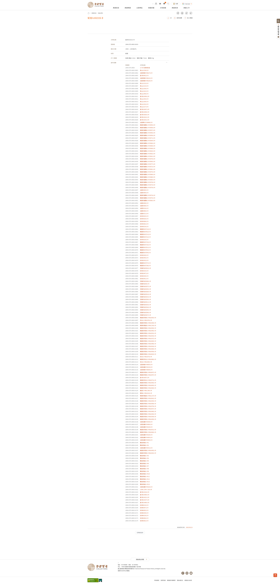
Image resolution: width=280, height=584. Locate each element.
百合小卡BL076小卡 (146, 320)
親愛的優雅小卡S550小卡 (147, 127)
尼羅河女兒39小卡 (145, 310)
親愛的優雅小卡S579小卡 (147, 187)
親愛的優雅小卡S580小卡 (147, 177)
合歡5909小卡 (144, 193)
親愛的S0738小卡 (145, 265)
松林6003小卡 (144, 510)
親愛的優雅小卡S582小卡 (147, 200)
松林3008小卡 (144, 221)
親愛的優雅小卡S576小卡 (147, 198)
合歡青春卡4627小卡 (146, 73)
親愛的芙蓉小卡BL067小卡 (148, 372)
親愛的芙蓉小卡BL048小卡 (148, 344)
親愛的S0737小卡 (145, 263)
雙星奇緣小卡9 (144, 471)
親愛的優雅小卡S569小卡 (147, 146)
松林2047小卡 (144, 273)
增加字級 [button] (186, 13)
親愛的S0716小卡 (145, 245)
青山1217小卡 (144, 107)
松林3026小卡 (144, 219)
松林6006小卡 (144, 518)
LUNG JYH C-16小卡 (146, 489)
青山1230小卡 (144, 101)
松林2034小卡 (144, 276)
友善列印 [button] (182, 13)
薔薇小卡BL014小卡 (146, 393)
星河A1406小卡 (144, 502)
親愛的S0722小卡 (145, 237)
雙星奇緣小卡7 (144, 466)
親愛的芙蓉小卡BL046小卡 (148, 331)
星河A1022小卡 (144, 117)
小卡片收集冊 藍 (145, 68)
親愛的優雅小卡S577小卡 (147, 164)
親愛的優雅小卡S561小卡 (147, 156)
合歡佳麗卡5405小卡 (146, 437)
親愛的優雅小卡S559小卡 (147, 135)
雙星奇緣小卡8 (144, 469)
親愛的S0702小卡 (145, 232)
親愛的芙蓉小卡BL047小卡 (148, 375)
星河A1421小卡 (144, 497)
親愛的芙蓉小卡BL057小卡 (148, 409)
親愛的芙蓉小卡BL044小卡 (148, 401)
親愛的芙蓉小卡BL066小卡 (148, 432)
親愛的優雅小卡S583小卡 (147, 180)
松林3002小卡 (144, 224)
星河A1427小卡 (144, 500)
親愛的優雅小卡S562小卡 (147, 154)
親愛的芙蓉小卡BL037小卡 (148, 338)
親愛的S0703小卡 (145, 250)
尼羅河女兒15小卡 (145, 297)
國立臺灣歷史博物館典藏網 (96, 5)
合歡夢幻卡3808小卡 (146, 122)
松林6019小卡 (144, 515)
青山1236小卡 (144, 88)
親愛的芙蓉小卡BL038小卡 (148, 323)
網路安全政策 (188, 580)
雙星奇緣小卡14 (145, 484)
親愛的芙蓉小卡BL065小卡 (148, 385)
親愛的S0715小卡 (145, 242)
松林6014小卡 (144, 505)
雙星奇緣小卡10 (145, 474)
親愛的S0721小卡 (145, 234)
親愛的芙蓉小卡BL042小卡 (148, 453)
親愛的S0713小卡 (145, 229)
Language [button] (187, 4)
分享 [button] (178, 13)
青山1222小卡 (144, 91)
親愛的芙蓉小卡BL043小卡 (148, 336)
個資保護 (163, 580)
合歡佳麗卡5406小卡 (146, 424)
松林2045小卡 (144, 258)
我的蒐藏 (164, 3)
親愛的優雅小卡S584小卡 (147, 174)
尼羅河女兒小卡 (144, 284)
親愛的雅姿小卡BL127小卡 (148, 396)
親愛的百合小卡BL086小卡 (148, 359)
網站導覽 (156, 3)
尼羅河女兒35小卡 (145, 289)
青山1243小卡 (144, 99)
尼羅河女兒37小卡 (145, 286)
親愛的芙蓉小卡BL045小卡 (148, 450)
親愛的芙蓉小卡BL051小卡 (148, 430)
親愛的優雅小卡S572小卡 (147, 167)
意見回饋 (179, 18)
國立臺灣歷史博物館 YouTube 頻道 (191, 573)
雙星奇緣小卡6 (144, 463)
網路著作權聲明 (171, 580)
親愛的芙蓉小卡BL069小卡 (148, 341)
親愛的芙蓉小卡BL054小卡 (148, 346)
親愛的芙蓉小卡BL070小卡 (148, 406)
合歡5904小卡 (144, 190)
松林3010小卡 (144, 239)
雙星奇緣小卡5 (144, 461)
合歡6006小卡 (144, 211)
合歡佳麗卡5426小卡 (146, 487)
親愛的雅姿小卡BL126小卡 (148, 325)
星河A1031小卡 (144, 120)
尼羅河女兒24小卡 (145, 268)
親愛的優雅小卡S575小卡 (147, 172)
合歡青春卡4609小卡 (146, 370)
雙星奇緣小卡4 (144, 458)
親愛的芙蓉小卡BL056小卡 (148, 383)
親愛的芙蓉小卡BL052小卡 (148, 333)
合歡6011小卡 (144, 213)
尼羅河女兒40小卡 (145, 281)
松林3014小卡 (144, 226)
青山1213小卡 (144, 86)
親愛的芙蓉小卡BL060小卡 (148, 388)
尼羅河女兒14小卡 (145, 294)
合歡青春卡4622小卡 (146, 78)
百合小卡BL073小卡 (146, 357)
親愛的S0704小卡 (145, 252)
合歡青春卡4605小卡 (146, 364)
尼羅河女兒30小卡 (145, 299)
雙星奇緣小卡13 (145, 482)
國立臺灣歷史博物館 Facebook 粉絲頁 (182, 573)
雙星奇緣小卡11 (145, 476)
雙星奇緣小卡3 (144, 456)
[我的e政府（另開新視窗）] (100, 581)
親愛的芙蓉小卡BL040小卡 (148, 411)
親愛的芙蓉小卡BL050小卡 (148, 328)
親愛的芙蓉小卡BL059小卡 (148, 351)
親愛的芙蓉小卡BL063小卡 (148, 354)
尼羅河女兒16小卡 (145, 305)
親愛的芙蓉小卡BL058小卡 (148, 403)
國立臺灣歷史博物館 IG (187, 573)
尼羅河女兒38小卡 (145, 312)
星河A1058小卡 (144, 112)
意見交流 (160, 3)
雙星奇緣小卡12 (145, 479)
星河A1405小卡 (144, 495)
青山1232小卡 (144, 104)
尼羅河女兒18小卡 (145, 307)
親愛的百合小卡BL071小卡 (148, 380)
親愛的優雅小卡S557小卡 (147, 130)
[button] (169, 18)
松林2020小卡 (144, 255)
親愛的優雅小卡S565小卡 (147, 161)
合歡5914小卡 (144, 208)
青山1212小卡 (144, 83)
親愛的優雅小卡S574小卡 (147, 195)
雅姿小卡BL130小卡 (146, 390)
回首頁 (89, 13)
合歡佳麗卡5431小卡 (146, 448)
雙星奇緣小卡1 (144, 442)
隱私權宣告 (180, 580)
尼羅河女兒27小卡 (145, 315)
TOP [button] (275, 575)
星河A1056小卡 (144, 96)
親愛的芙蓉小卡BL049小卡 (148, 419)
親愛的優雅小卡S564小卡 (147, 140)
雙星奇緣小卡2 (144, 445)
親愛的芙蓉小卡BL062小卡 (148, 398)
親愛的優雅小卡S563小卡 (147, 151)
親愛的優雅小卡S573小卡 (147, 185)
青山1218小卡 (144, 70)
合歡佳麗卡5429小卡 (146, 427)
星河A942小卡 (144, 75)
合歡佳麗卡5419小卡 (146, 367)
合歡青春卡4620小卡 (146, 81)
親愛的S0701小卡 (145, 247)
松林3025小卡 (144, 216)
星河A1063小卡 (144, 114)
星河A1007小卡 (144, 377)
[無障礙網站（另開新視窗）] (93, 580)
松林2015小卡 (144, 271)
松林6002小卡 (144, 521)
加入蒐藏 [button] (189, 18)
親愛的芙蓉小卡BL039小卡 (148, 416)
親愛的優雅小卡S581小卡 (147, 169)
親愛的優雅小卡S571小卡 (147, 138)
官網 (177, 4)
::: (152, 3)
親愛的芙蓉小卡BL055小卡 (148, 318)
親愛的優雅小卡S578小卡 (147, 182)
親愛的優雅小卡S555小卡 (147, 125)
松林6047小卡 (144, 508)
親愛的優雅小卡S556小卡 (147, 133)
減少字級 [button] (190, 13)
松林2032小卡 (144, 260)
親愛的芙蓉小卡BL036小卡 (148, 414)
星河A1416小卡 (144, 492)
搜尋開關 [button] (168, 3)
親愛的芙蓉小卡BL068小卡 (148, 349)
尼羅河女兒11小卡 (145, 302)
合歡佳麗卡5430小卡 (146, 422)
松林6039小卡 (144, 513)
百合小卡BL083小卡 (146, 362)
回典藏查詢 (140, 532)
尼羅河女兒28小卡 (145, 291)
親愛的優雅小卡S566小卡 (147, 143)
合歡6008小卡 (144, 203)
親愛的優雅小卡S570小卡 (147, 159)
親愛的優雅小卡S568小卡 (147, 148)
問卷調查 (156, 580)
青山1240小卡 (144, 94)
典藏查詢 (94, 13)
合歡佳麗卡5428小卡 (146, 435)
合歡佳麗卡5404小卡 (146, 440)
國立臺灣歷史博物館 (101, 567)
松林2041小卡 (144, 278)
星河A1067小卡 (144, 109)
